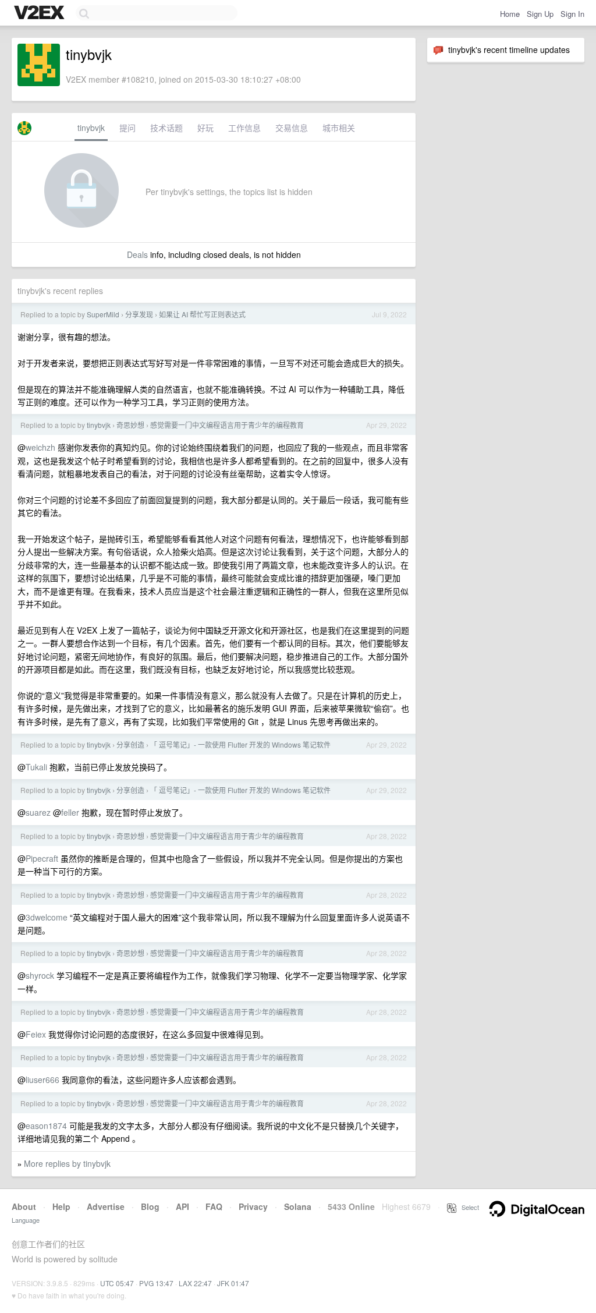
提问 (127, 127)
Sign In (572, 13)
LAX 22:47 (195, 1283)
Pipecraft (42, 858)
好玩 (205, 127)
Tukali (36, 767)
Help (61, 1206)
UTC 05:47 (117, 1283)
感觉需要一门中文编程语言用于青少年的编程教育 (227, 425)
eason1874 (46, 1125)
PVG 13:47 (156, 1283)
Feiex (36, 1034)
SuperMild (103, 314)
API (182, 1206)
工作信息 (244, 127)
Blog (150, 1206)
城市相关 (338, 127)
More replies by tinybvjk (67, 1163)
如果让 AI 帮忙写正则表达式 (202, 314)
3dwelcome (47, 917)
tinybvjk (91, 127)
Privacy (253, 1206)
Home (510, 13)
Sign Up (540, 13)
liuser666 (42, 1079)
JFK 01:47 (233, 1283)
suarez (38, 812)
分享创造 (130, 744)
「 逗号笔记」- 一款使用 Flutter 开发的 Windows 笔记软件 (240, 744)
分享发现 (139, 314)
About (24, 1206)
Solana (297, 1206)
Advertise (106, 1206)
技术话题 (166, 127)
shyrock (40, 975)
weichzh (40, 447)
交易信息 (291, 127)
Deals (137, 254)
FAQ (213, 1206)
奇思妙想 (130, 425)
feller (70, 812)
